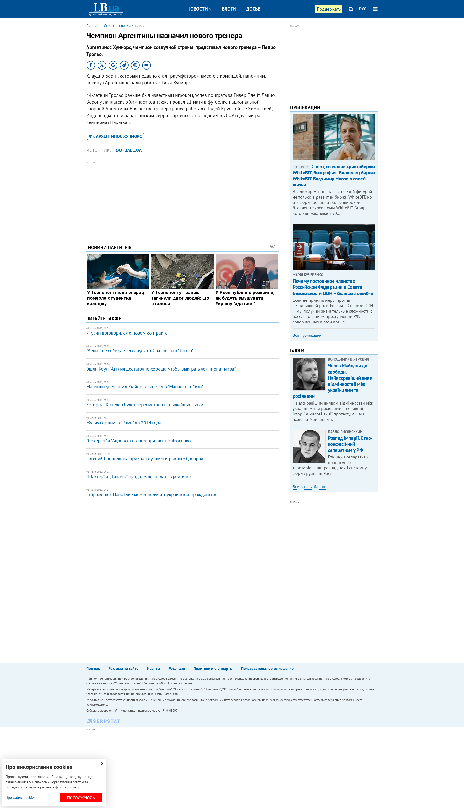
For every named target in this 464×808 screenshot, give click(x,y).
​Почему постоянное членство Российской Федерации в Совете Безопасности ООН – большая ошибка (333, 287)
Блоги (229, 9)
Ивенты (153, 668)
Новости (198, 9)
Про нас (93, 668)
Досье (253, 9)
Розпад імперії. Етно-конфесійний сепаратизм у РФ (350, 444)
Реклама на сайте (123, 668)
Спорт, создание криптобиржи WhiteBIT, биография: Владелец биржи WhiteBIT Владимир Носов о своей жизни (334, 175)
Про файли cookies (20, 797)
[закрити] (102, 763)
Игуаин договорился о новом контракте (126, 333)
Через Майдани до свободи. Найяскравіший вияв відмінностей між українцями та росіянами (332, 380)
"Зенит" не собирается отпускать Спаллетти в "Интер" (140, 351)
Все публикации (307, 335)
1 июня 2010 (127, 26)
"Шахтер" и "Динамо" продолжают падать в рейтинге (138, 476)
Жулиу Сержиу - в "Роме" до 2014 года (123, 423)
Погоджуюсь (81, 798)
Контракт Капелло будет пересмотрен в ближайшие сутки (144, 404)
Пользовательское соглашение (267, 668)
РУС (362, 9)
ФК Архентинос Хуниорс (115, 136)
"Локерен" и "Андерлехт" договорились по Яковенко (138, 440)
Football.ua (127, 150)
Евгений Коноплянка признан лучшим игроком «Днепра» (144, 458)
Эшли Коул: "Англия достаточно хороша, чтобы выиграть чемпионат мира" (161, 369)
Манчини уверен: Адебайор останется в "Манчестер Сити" (144, 387)
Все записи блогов (309, 486)
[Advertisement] (182, 199)
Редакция (177, 668)
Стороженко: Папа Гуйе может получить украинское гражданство (152, 494)
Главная (92, 25)
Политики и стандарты (213, 668)
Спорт (109, 25)
